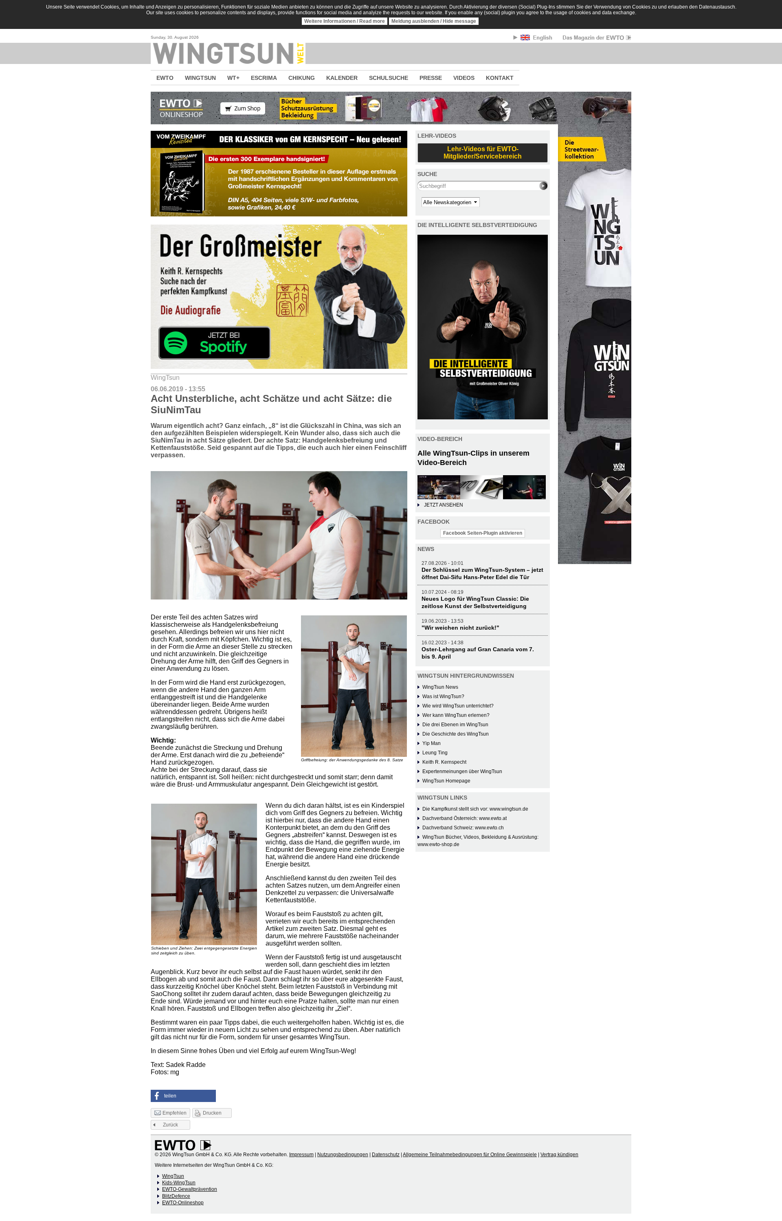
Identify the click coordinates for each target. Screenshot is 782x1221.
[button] (183, 1096)
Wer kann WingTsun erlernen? (456, 715)
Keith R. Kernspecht (444, 762)
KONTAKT (500, 78)
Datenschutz (386, 1154)
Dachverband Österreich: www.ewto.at (464, 818)
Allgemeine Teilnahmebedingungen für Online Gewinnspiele (470, 1154)
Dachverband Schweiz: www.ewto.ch (463, 828)
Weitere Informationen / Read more (344, 21)
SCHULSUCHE (388, 78)
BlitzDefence (176, 1196)
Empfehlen (175, 1113)
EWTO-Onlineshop (183, 1203)
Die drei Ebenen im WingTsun (455, 724)
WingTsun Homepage (446, 781)
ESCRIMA (264, 78)
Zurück (170, 1125)
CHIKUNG (301, 78)
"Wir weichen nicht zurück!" (460, 627)
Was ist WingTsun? (443, 696)
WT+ (233, 78)
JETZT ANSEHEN (443, 505)
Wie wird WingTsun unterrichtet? (458, 706)
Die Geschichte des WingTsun (455, 734)
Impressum (301, 1154)
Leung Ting (435, 753)
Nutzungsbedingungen (342, 1154)
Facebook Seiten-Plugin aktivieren (482, 533)
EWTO (165, 78)
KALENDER (342, 78)
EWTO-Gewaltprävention (189, 1189)
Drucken (212, 1113)
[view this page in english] (537, 38)
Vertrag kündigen (559, 1154)
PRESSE (431, 78)
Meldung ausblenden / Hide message (433, 21)
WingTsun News (440, 687)
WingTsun (173, 1176)
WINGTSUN (200, 78)
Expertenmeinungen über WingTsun (462, 771)
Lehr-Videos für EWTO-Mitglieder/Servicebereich (483, 152)
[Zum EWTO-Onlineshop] (391, 108)
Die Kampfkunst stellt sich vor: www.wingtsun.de (475, 809)
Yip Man (431, 743)
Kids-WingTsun (179, 1183)
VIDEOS (463, 78)
